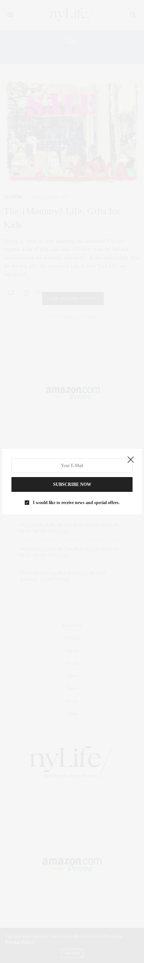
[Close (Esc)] (130, 460)
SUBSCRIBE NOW (72, 484)
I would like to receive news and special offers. (76, 502)
